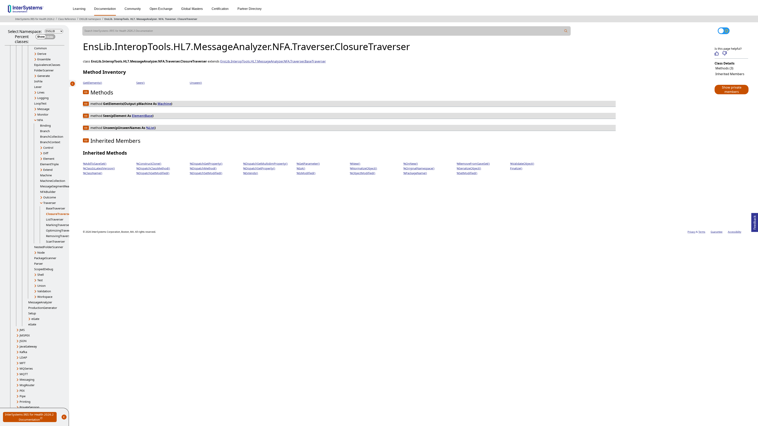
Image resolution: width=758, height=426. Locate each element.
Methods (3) (724, 68)
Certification (220, 8)
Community (133, 8)
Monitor (42, 114)
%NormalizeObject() (363, 168)
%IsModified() (305, 173)
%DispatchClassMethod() (153, 168)
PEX (22, 390)
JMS (22, 330)
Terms (701, 232)
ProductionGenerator (42, 308)
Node (41, 252)
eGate (35, 319)
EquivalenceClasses (47, 65)
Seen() (140, 83)
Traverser (170, 19)
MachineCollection (52, 181)
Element (48, 159)
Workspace (44, 297)
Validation (44, 291)
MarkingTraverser (58, 225)
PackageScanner (45, 258)
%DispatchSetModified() (206, 173)
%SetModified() (467, 173)
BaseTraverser (55, 208)
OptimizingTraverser (60, 230)
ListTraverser (54, 219)
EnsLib (108, 19)
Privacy (691, 232)
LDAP (23, 357)
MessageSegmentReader (57, 186)
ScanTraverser (55, 241)
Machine (46, 175)
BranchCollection (51, 136)
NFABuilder (48, 192)
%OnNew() (410, 163)
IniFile (38, 81)
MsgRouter (27, 385)
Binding (45, 125)
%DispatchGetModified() (152, 173)
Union (41, 286)
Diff (45, 153)
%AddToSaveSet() (94, 163)
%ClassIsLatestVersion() (99, 168)
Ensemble (44, 59)
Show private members (731, 89)
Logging (43, 98)
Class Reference (67, 19)
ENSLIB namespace (90, 19)
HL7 (132, 19)
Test (40, 280)
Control (48, 147)
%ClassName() (92, 173)
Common (40, 48)
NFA (161, 19)
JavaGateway (28, 346)
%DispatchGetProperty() (206, 163)
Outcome (49, 197)
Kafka (23, 352)
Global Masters (192, 8)
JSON (23, 341)
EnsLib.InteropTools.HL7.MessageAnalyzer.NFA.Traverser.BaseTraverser (273, 61)
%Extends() (250, 173)
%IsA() (300, 168)
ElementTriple (49, 164)
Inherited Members (729, 74)
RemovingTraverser (59, 236)
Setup (32, 313)
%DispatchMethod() (203, 168)
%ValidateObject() (522, 163)
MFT (22, 363)
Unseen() (196, 83)
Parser (38, 263)
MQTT (24, 374)
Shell (40, 275)
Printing (25, 402)
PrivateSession (29, 407)
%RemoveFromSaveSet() (473, 163)
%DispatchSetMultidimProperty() (265, 163)
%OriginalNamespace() (418, 168)
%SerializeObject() (469, 168)
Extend (48, 170)
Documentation (105, 8)
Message (43, 109)
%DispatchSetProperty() (259, 168)
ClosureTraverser (187, 19)
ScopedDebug (43, 269)
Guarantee (716, 232)
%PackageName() (415, 173)
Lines (40, 92)
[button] (731, 89)
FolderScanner (44, 70)
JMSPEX (25, 335)
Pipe (22, 396)
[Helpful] (717, 53)
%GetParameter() (308, 163)
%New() (355, 163)
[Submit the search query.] (566, 31)
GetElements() (92, 83)
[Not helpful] (724, 53)
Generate (43, 76)
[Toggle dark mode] (724, 30)
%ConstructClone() (148, 163)
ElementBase (142, 116)
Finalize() (516, 168)
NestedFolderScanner (48, 247)
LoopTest (40, 103)
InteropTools (121, 19)
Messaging (27, 379)
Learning (79, 8)
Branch (45, 131)
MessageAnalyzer (146, 19)
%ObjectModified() (362, 173)
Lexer (38, 87)
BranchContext (50, 142)
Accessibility (734, 232)
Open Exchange (161, 8)
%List (150, 128)
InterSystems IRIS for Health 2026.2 (34, 19)
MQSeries (26, 368)
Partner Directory (249, 8)
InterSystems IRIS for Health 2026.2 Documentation (31, 417)
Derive (41, 54)
